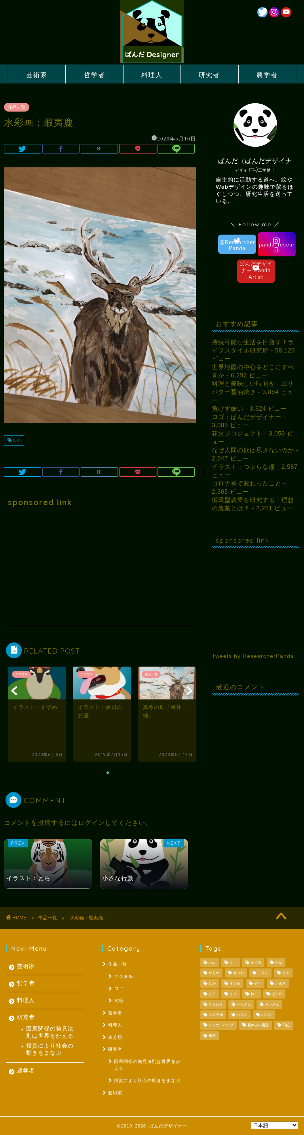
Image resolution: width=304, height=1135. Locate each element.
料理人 (152, 75)
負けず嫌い (227, 408)
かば (278, 962)
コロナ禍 (216, 1015)
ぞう (257, 983)
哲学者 (94, 75)
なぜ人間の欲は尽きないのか (253, 450)
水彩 (119, 1000)
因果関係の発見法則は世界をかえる (50, 1032)
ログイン (91, 822)
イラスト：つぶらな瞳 (243, 466)
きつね (238, 973)
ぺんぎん (244, 1004)
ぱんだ (277, 994)
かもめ (214, 973)
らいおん (272, 1004)
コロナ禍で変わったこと (246, 483)
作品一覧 (16, 107)
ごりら (263, 973)
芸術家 (37, 75)
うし (233, 962)
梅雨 (212, 1036)
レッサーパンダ (221, 1025)
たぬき (280, 983)
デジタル (123, 976)
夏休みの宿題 (258, 1025)
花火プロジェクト (237, 433)
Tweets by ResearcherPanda (253, 656)
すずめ (235, 983)
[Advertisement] (100, 566)
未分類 (115, 1037)
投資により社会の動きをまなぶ (50, 1049)
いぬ (212, 962)
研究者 (209, 75)
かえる (256, 962)
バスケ (242, 1015)
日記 (286, 1025)
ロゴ (119, 988)
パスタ (266, 1015)
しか (16, 440)
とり (233, 994)
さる (285, 973)
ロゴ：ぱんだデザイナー (246, 416)
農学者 (267, 75)
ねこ (254, 994)
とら (212, 994)
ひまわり (216, 1004)
